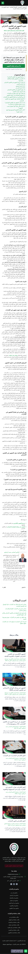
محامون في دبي (14, 892)
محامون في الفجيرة (14, 905)
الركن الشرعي (19, 88)
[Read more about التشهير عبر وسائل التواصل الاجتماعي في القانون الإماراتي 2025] (14, 679)
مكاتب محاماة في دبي (14, 917)
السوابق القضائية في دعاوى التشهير (15, 95)
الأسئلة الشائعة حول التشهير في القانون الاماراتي (14, 99)
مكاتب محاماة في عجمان (14, 925)
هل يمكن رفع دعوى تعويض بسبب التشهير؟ (15, 107)
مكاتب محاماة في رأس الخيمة (14, 927)
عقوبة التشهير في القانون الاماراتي (15, 89)
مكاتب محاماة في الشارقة (14, 922)
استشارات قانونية (15, 823)
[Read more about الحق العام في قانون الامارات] (14, 812)
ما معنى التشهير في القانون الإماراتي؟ (14, 102)
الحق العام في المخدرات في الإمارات (14, 755)
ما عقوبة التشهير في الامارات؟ (15, 104)
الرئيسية (25, 7)
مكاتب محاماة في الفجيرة (14, 930)
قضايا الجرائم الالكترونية (14, 659)
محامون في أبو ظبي (14, 895)
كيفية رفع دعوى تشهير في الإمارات (15, 93)
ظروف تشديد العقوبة (18, 91)
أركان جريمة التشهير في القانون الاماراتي (14, 82)
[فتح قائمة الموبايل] (2, 3)
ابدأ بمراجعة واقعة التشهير (14, 66)
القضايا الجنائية (13, 7)
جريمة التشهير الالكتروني (19, 523)
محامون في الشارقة (14, 898)
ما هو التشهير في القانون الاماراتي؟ (15, 77)
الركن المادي (20, 84)
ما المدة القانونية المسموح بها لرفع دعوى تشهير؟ (14, 110)
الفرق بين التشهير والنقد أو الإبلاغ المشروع (15, 79)
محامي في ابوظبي (13, 355)
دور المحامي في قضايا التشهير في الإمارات (13, 97)
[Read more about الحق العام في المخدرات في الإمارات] (14, 747)
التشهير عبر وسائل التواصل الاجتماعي (16, 526)
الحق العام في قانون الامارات (16, 821)
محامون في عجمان (14, 900)
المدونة (19, 7)
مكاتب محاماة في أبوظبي (14, 919)
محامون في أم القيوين (14, 908)
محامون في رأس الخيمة (14, 903)
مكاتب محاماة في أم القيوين (14, 932)
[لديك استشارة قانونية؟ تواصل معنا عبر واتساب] (25, 951)
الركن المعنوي (19, 86)
